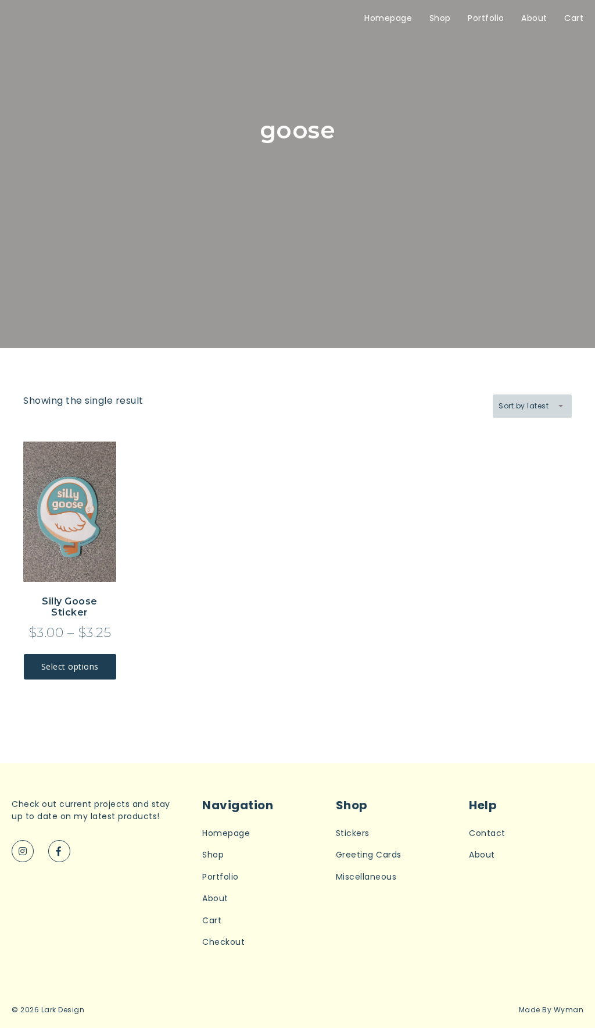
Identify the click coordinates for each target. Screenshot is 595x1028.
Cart (573, 18)
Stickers (353, 833)
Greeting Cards (369, 855)
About (534, 18)
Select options (70, 666)
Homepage (388, 18)
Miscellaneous (366, 877)
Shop (440, 18)
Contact (487, 833)
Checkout (223, 942)
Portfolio (486, 18)
